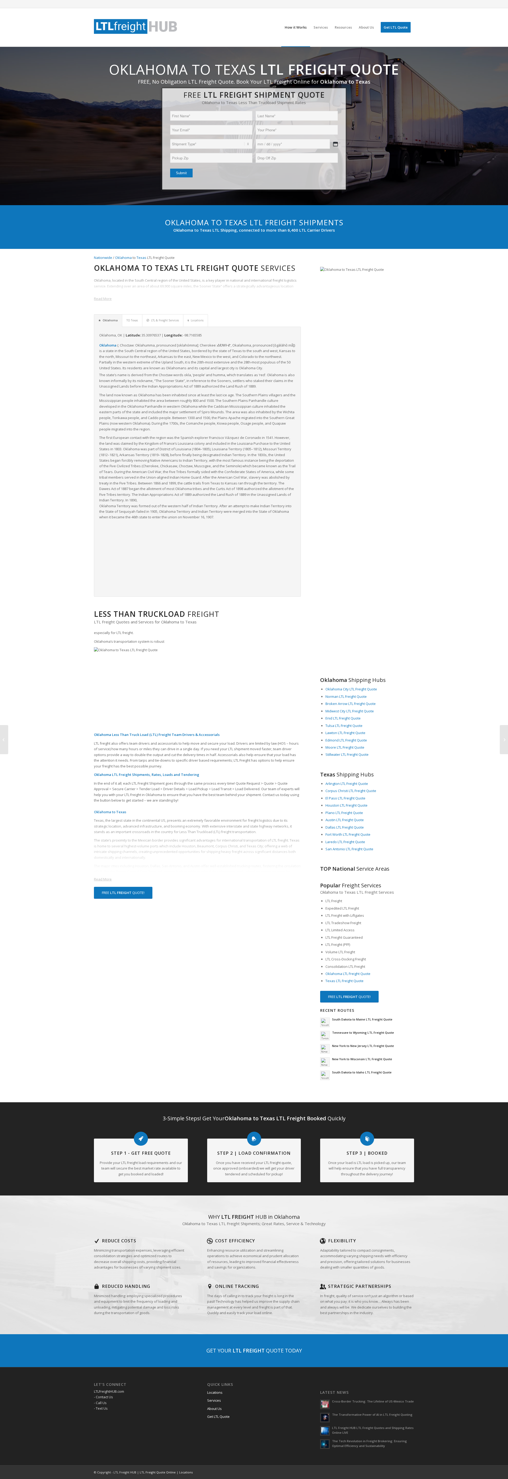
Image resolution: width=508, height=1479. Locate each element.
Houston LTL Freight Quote (346, 805)
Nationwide (103, 257)
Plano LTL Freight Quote (344, 812)
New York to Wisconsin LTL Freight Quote (362, 1059)
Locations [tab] (197, 320)
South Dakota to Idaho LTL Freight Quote (362, 1072)
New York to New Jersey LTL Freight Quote (363, 1046)
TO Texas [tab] (132, 320)
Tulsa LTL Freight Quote (343, 725)
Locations (215, 1392)
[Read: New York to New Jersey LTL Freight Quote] (325, 1049)
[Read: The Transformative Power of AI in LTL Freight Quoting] (325, 1417)
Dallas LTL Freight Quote (344, 827)
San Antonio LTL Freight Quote (349, 849)
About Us (214, 1408)
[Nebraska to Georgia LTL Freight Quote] (4, 739)
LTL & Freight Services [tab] (165, 320)
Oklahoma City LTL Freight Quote (351, 689)
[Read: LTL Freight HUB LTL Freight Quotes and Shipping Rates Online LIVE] (325, 1431)
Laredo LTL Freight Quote (345, 841)
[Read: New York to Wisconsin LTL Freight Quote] (325, 1062)
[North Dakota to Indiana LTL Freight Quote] (504, 739)
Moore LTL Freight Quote (344, 747)
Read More (103, 298)
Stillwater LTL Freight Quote (347, 754)
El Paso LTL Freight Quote (345, 798)
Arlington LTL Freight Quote (346, 783)
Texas (141, 257)
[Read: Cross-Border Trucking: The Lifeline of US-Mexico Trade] (325, 1404)
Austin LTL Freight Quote (344, 819)
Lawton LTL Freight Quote (345, 732)
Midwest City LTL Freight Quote (349, 711)
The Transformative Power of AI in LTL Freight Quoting (372, 1415)
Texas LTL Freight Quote (344, 980)
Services (214, 1400)
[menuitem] (295, 27)
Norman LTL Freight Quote (346, 696)
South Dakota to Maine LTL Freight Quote (362, 1019)
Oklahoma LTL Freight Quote (347, 973)
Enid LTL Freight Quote (343, 718)
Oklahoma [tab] (110, 320)
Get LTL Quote (218, 1416)
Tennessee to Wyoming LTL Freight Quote (363, 1033)
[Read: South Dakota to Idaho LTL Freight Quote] (325, 1075)
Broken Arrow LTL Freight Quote (350, 703)
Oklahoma (123, 257)
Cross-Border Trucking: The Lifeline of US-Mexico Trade (373, 1401)
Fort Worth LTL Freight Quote (347, 834)
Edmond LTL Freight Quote (346, 740)
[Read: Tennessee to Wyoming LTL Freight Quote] (325, 1035)
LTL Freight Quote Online (158, 1472)
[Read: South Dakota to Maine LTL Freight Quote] (325, 1022)
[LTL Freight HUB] (136, 27)
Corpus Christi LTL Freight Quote (350, 790)
